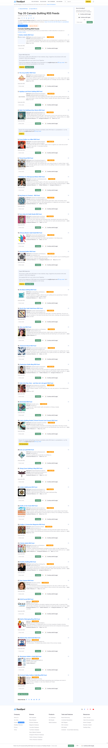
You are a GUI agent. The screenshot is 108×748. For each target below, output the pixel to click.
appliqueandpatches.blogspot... (38, 93)
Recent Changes (87, 722)
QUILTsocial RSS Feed (26, 599)
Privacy (16, 727)
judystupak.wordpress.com (37, 424)
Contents (30, 15)
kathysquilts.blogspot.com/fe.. (38, 37)
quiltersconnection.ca (36, 528)
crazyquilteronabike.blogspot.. (38, 141)
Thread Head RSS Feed (26, 158)
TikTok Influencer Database (35, 739)
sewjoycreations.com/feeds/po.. (38, 329)
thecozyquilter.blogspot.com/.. (38, 75)
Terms (15, 729)
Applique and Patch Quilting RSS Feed (30, 91)
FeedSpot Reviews (18, 725)
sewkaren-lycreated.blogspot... (38, 197)
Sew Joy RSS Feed (25, 327)
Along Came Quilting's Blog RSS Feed (31, 468)
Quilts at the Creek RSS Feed (29, 506)
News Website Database (35, 732)
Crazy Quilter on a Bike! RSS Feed (29, 139)
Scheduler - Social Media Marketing (69, 729)
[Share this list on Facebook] (22, 18)
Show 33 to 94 (24, 694)
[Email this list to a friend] (31, 18)
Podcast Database (33, 722)
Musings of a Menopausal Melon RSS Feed (32, 177)
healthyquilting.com (35, 565)
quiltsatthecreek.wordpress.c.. (38, 508)
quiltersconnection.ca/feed (37, 526)
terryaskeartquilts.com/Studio (38, 217)
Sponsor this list (33, 25)
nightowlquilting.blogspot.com (38, 113)
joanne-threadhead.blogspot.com (38, 161)
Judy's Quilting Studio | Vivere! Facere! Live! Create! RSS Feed (38, 420)
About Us (16, 717)
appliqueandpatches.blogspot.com (39, 95)
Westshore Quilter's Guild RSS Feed (30, 656)
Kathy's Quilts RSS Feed (26, 35)
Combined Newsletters (66, 720)
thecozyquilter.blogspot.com (37, 76)
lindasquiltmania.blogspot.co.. (38, 489)
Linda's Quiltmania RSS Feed (28, 487)
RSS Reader (59, 1)
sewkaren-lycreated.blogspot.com (39, 199)
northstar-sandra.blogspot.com (38, 312)
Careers (19, 722)
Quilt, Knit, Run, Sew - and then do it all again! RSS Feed (36, 383)
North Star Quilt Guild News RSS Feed (31, 308)
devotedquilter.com (35, 255)
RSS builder (43, 1)
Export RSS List (33, 8)
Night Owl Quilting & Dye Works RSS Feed (32, 110)
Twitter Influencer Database (35, 737)
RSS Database (32, 717)
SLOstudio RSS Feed (26, 402)
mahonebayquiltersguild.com (37, 641)
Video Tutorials (86, 717)
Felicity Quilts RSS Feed (27, 543)
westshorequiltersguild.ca (37, 660)
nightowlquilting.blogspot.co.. (38, 112)
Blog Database (32, 720)
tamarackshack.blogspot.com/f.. (38, 348)
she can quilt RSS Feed (27, 449)
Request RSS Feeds (24, 8)
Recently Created (87, 725)
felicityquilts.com (35, 546)
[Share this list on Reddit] (29, 18)
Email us (22, 67)
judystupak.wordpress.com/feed (38, 422)
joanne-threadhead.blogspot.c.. (38, 160)
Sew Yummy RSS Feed (26, 580)
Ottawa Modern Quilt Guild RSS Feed (31, 233)
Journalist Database (34, 727)
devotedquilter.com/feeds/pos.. (38, 253)
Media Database (52, 722)
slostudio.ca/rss (35, 404)
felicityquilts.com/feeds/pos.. (38, 545)
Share (19, 18)
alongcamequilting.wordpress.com (39, 472)
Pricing (88, 1)
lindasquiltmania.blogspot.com (38, 490)
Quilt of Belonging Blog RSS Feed (30, 619)
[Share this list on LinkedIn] (26, 18)
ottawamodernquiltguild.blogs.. (38, 235)
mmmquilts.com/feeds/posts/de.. (39, 179)
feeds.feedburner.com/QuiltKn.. (38, 385)
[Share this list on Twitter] (24, 18)
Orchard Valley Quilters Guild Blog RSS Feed (33, 675)
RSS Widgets (64, 722)
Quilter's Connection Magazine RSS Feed (32, 524)
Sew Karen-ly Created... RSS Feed (29, 195)
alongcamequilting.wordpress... (38, 470)
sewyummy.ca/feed (35, 582)
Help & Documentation (88, 720)
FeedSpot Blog (86, 727)
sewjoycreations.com (36, 330)
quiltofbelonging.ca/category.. (38, 622)
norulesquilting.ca (35, 293)
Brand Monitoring (65, 717)
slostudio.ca (33, 405)
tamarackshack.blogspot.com (38, 349)
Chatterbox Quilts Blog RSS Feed (30, 364)
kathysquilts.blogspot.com (37, 38)
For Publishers (52, 717)
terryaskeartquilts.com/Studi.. (38, 216)
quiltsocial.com (34, 603)
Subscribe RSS (21, 45)
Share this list (21, 699)
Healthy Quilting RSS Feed (28, 562)
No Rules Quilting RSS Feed (28, 289)
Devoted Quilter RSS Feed (27, 251)
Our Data (16, 720)
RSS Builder (64, 727)
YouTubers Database (34, 729)
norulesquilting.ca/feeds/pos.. (38, 292)
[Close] (107, 743)
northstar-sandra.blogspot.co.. (38, 310)
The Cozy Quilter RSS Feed (27, 73)
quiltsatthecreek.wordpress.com (38, 509)
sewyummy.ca (34, 584)
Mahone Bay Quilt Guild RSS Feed (30, 638)
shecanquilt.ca (34, 453)
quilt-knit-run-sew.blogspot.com (38, 386)
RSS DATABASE (35, 1)
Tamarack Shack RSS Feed (28, 346)
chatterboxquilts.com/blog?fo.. (38, 366)
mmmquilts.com (34, 180)
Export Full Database (51, 4)
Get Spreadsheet (24, 444)
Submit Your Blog (23, 25)
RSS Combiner (51, 1)
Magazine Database (34, 725)
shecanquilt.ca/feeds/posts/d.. (38, 452)
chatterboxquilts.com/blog (37, 368)
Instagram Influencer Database (36, 734)
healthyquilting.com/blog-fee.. (38, 564)
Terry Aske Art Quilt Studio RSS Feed (30, 214)
